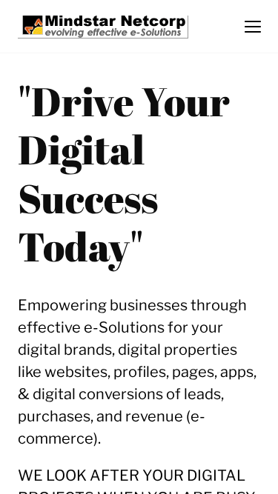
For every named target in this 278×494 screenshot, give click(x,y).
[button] (253, 27)
